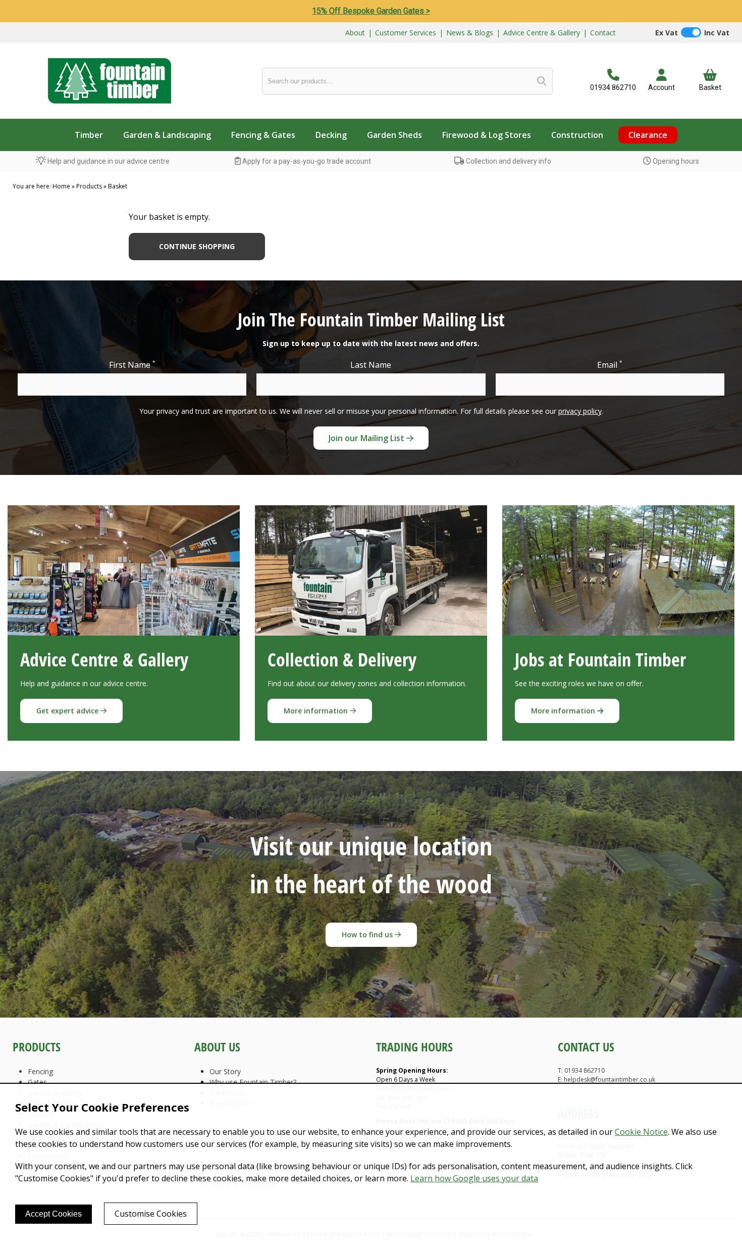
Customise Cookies (151, 1213)
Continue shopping (197, 246)
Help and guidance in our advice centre (108, 161)
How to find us (368, 934)
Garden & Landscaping (167, 134)
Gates (37, 1082)
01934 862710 (613, 87)
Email (609, 364)
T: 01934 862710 (581, 1070)
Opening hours (675, 161)
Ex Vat (666, 32)
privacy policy (580, 411)
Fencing (40, 1071)
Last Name (370, 364)
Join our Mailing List (367, 438)
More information (317, 710)
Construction (577, 134)
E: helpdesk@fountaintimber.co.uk (606, 1079)
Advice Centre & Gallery (541, 32)
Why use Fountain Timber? (252, 1082)
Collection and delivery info (507, 161)
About (355, 32)
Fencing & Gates (263, 134)
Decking (331, 134)
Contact (603, 32)
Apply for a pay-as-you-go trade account (306, 161)
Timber (89, 134)
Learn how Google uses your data (474, 1178)
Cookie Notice (641, 1131)
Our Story (225, 1071)
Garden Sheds (394, 134)
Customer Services (405, 32)
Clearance (647, 134)
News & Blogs (469, 32)
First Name (132, 364)
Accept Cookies (53, 1214)
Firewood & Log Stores (486, 134)
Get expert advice (68, 710)
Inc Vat (716, 32)
